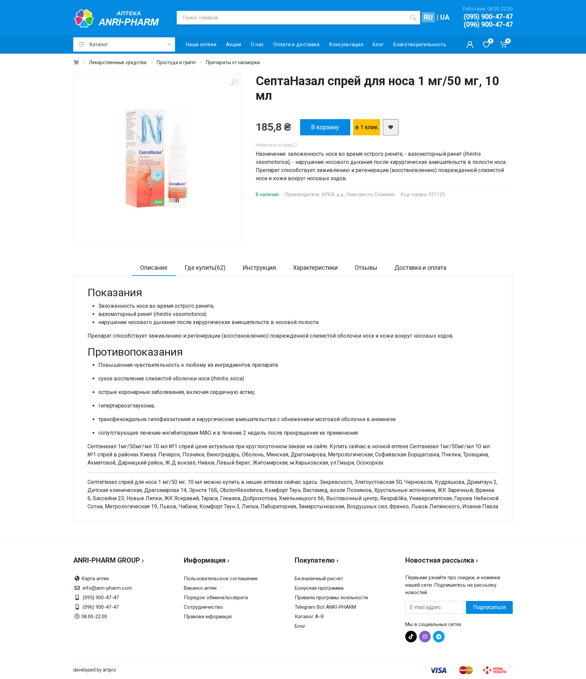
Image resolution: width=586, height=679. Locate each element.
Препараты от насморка (233, 62)
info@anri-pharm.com (107, 588)
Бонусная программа (319, 588)
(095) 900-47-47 (488, 17)
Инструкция (259, 267)
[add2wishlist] (390, 127)
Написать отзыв (274, 145)
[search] (413, 17)
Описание (154, 267)
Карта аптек (95, 579)
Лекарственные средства (117, 62)
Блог (300, 626)
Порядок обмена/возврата (216, 598)
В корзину (325, 127)
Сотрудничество (203, 607)
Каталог (98, 44)
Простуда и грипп (176, 62)
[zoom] (234, 82)
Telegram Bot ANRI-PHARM (325, 607)
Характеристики (315, 267)
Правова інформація (208, 617)
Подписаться (489, 607)
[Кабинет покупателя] (470, 44)
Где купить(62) (205, 267)
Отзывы (366, 267)
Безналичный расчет (319, 579)
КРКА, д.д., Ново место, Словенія (358, 194)
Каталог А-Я (309, 617)
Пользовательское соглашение (221, 579)
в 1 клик (366, 127)
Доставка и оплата (420, 267)
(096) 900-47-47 (488, 24)
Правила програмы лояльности (331, 598)
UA (444, 17)
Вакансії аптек (200, 588)
